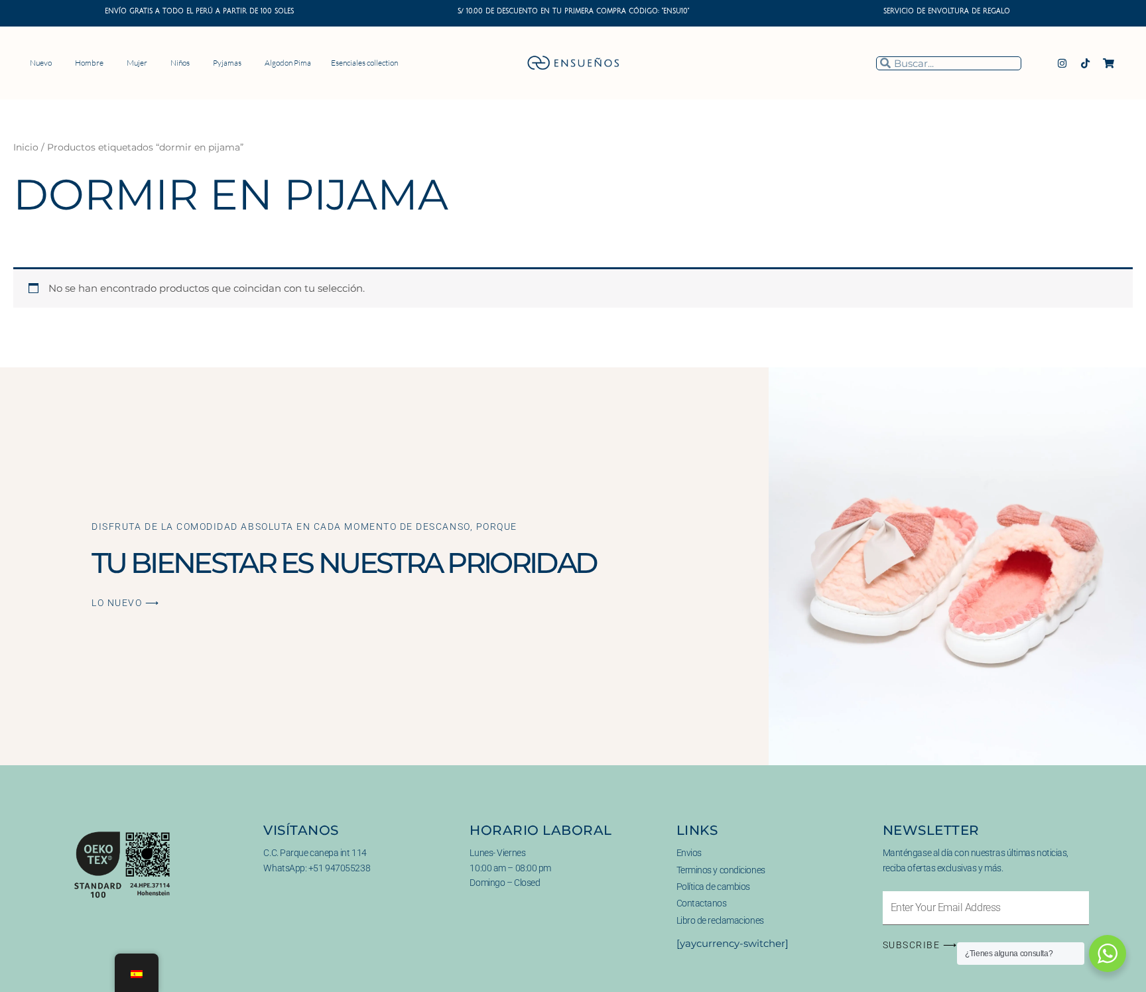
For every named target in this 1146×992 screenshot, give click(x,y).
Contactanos (701, 903)
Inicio (25, 147)
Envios (689, 852)
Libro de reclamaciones (720, 920)
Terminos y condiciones (720, 870)
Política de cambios (713, 886)
